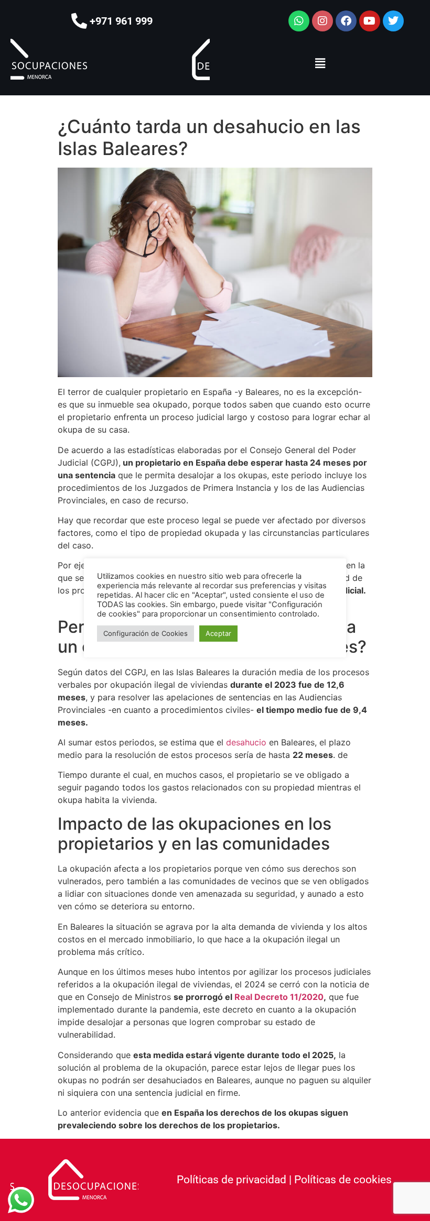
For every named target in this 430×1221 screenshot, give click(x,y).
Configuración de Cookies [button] (145, 633)
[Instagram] (322, 20)
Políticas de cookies (343, 1179)
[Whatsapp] (298, 20)
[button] (320, 63)
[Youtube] (369, 20)
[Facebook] (346, 20)
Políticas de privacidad (231, 1179)
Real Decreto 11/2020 (279, 997)
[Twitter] (393, 20)
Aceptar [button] (218, 633)
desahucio (246, 742)
